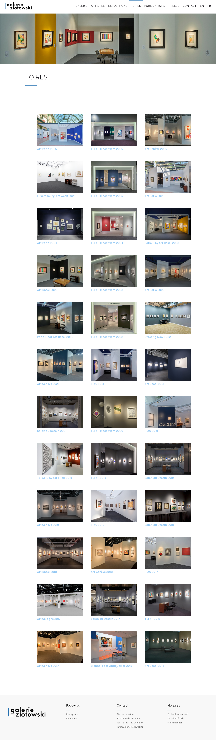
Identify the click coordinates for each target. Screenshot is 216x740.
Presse (174, 5)
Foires (136, 5)
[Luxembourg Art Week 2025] (60, 192)
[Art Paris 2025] (168, 192)
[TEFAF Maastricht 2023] (114, 286)
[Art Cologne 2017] (60, 615)
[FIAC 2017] (168, 568)
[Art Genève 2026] (168, 145)
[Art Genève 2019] (60, 521)
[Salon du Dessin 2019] (168, 474)
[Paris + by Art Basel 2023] (168, 239)
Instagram (72, 714)
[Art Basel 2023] (60, 286)
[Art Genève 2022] (60, 380)
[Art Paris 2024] (60, 239)
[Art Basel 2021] (168, 380)
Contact (190, 5)
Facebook (71, 718)
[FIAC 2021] (114, 380)
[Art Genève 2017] (60, 662)
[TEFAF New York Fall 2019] (60, 474)
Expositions (117, 5)
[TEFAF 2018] (168, 615)
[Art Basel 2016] (168, 662)
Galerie (82, 5)
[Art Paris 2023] (168, 286)
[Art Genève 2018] (114, 568)
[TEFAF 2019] (114, 474)
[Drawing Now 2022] (168, 333)
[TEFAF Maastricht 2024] (114, 239)
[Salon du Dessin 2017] (114, 615)
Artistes (98, 5)
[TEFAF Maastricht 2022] (114, 333)
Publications (154, 5)
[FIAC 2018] (114, 521)
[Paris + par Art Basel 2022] (60, 333)
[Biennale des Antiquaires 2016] (114, 662)
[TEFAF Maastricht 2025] (114, 192)
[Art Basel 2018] (60, 568)
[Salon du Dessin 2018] (168, 521)
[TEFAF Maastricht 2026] (114, 145)
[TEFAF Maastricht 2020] (114, 427)
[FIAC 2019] (168, 427)
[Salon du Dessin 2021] (60, 427)
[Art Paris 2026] (60, 145)
